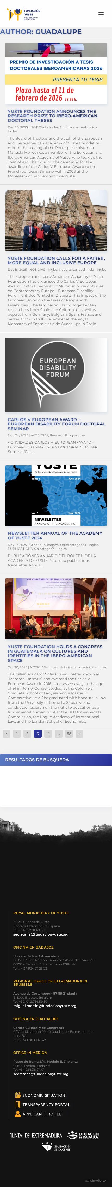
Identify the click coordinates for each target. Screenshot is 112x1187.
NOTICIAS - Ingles (44, 127)
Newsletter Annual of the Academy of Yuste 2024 (55, 535)
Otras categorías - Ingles (79, 545)
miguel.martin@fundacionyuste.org (44, 1006)
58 (69, 733)
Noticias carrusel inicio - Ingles (82, 270)
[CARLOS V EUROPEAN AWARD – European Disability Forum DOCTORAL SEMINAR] (56, 375)
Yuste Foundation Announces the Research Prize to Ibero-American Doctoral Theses (52, 116)
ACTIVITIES (39, 435)
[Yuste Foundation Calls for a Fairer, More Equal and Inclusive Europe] (56, 220)
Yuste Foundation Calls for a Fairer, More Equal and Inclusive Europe (56, 261)
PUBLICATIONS (20, 549)
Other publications (44, 545)
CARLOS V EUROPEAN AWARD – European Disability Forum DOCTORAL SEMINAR (57, 424)
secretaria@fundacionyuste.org (41, 934)
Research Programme (67, 435)
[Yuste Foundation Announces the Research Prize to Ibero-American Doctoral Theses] (56, 73)
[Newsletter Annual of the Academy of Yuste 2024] (56, 495)
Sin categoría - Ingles (50, 549)
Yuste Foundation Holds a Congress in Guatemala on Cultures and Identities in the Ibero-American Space (55, 653)
